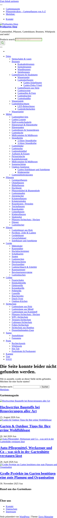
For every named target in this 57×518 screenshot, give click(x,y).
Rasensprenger (18, 269)
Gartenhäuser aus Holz (22, 230)
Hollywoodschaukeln (21, 122)
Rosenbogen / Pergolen (22, 204)
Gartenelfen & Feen (27, 93)
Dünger (15, 222)
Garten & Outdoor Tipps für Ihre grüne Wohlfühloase (25, 428)
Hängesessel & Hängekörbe (24, 125)
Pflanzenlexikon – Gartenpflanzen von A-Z (26, 11)
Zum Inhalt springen (9, 1)
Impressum (11, 511)
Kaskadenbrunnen (26, 64)
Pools (8, 340)
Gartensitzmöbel (19, 151)
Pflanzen (10, 177)
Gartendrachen (24, 96)
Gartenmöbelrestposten (22, 175)
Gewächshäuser (19, 238)
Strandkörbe (17, 138)
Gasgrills (16, 293)
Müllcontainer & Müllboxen (25, 135)
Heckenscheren (19, 261)
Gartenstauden (18, 193)
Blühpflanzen (18, 185)
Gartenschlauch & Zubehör (24, 267)
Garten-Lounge (19, 119)
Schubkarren (17, 254)
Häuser (9, 227)
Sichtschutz (11, 304)
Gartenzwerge (24, 90)
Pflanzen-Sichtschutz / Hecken (26, 219)
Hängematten (18, 127)
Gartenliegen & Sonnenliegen (25, 130)
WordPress (24, 516)
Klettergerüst (23, 172)
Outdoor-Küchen (19, 301)
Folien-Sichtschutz (20, 325)
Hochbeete (17, 188)
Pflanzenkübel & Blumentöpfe (26, 190)
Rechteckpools (18, 343)
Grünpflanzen (18, 211)
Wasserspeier (24, 77)
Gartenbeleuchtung (20, 103)
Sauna (9, 333)
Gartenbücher (18, 225)
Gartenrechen (18, 259)
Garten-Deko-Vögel (32, 85)
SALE (9, 359)
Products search (7, 39)
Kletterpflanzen (19, 214)
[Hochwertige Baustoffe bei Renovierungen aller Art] (25, 401)
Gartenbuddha (24, 98)
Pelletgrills (16, 290)
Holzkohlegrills (19, 283)
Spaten (15, 256)
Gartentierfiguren (25, 80)
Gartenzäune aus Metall (22, 309)
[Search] (2, 43)
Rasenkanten (18, 209)
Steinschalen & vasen (21, 59)
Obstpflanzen (18, 182)
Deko (8, 56)
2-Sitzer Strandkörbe (27, 140)
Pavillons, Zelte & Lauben (24, 232)
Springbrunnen (24, 67)
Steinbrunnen (24, 72)
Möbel (9, 114)
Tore (8, 356)
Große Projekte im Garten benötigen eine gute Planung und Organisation (28, 475)
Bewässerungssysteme (22, 272)
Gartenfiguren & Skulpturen (25, 74)
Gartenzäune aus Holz (22, 306)
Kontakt (9, 19)
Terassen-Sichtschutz (21, 319)
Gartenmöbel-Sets (20, 117)
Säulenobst (17, 217)
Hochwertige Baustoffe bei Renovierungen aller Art (20, 409)
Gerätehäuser (18, 235)
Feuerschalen (18, 280)
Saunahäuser (17, 335)
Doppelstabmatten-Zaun (23, 330)
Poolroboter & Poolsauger (24, 351)
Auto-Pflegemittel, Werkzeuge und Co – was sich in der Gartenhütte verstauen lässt (26, 452)
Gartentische (17, 132)
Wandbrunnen (24, 69)
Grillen (9, 277)
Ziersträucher (18, 196)
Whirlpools (17, 346)
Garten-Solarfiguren (32, 82)
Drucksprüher (18, 264)
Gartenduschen (19, 275)
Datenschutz (11, 509)
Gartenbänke (18, 146)
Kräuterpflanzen (19, 198)
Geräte (9, 243)
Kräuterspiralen (19, 201)
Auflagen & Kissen (21, 153)
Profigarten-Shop (8, 26)
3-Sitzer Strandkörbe (27, 143)
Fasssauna (16, 338)
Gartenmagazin (13, 9)
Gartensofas (17, 148)
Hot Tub (15, 348)
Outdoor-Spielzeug (20, 167)
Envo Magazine (46, 516)
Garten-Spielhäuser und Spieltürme (34, 169)
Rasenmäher (17, 248)
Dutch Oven (17, 298)
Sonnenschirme (19, 164)
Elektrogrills (17, 285)
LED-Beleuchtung (26, 106)
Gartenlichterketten (26, 109)
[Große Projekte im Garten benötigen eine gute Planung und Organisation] (28, 467)
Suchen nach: (6, 386)
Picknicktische (18, 156)
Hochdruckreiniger (20, 251)
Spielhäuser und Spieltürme (24, 240)
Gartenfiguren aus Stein (28, 88)
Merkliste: (10, 14)
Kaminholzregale (19, 159)
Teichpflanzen (18, 206)
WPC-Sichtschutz (20, 317)
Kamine (9, 354)
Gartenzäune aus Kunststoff (24, 312)
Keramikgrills (18, 288)
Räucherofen (18, 296)
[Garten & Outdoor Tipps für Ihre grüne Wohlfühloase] (26, 420)
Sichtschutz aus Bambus (23, 327)
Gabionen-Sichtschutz (22, 322)
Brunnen (16, 61)
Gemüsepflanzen (19, 180)
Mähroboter (17, 246)
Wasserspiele (18, 101)
